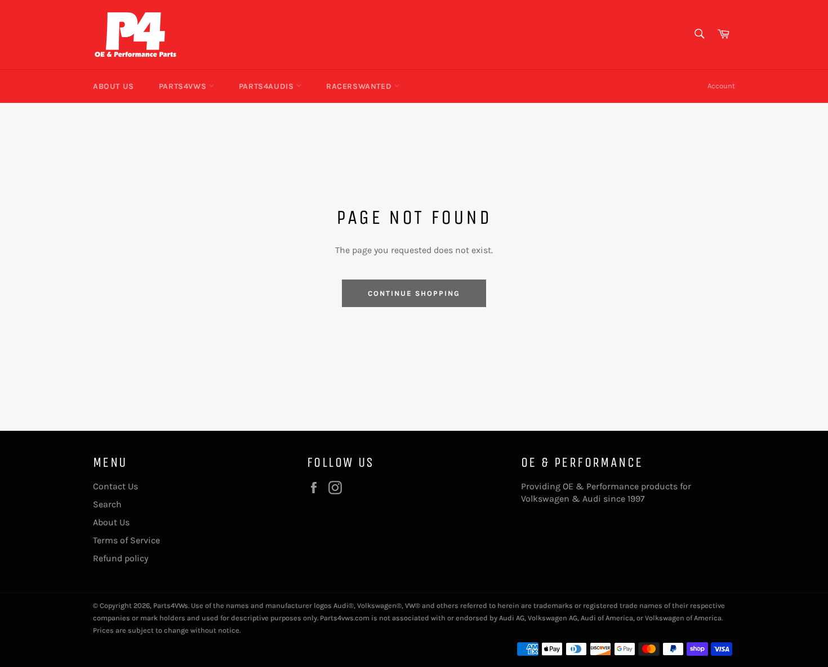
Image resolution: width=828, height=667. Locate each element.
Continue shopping (414, 293)
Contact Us (115, 486)
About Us (113, 86)
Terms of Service (126, 540)
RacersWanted (360, 86)
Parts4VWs (184, 86)
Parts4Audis (267, 86)
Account (721, 86)
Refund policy (120, 558)
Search (107, 504)
